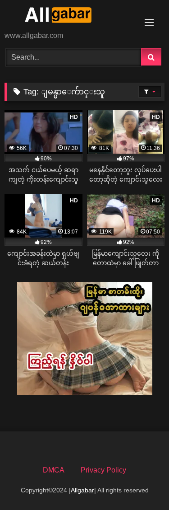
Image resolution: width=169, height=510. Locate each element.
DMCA (53, 470)
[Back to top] (141, 483)
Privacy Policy (103, 470)
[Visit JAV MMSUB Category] (84, 392)
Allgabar (82, 490)
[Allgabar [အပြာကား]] (69, 16)
